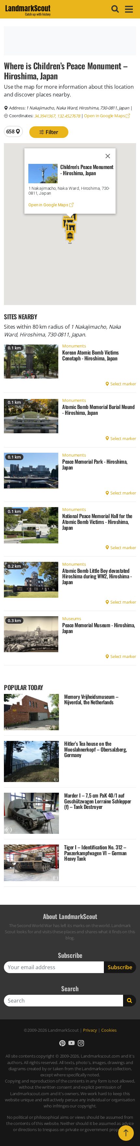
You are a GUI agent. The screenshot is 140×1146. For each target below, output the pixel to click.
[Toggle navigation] (128, 9)
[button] (70, 237)
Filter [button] (51, 132)
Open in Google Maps (105, 116)
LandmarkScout (27, 9)
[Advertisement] (70, 40)
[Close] (108, 156)
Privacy (90, 1030)
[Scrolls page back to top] (126, 1133)
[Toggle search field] (114, 9)
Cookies (109, 1030)
